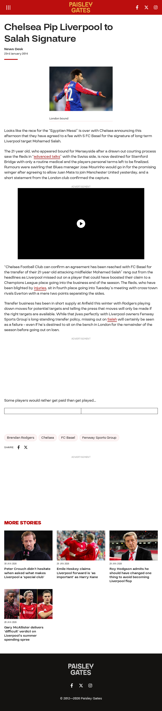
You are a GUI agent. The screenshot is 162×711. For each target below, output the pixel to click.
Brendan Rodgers (20, 437)
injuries (40, 288)
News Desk (13, 49)
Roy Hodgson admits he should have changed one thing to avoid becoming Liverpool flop (130, 575)
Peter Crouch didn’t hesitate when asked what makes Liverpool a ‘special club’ (27, 573)
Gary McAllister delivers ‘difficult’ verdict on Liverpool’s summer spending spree (23, 633)
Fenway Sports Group (99, 437)
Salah (112, 319)
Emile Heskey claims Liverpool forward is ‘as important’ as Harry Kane (77, 573)
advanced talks (47, 156)
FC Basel (68, 437)
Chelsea (47, 437)
